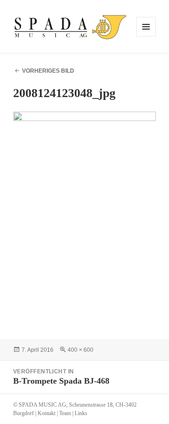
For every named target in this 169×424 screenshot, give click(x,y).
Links (81, 413)
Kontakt (46, 413)
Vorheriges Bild (48, 71)
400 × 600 (80, 350)
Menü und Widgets (146, 36)
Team (65, 413)
